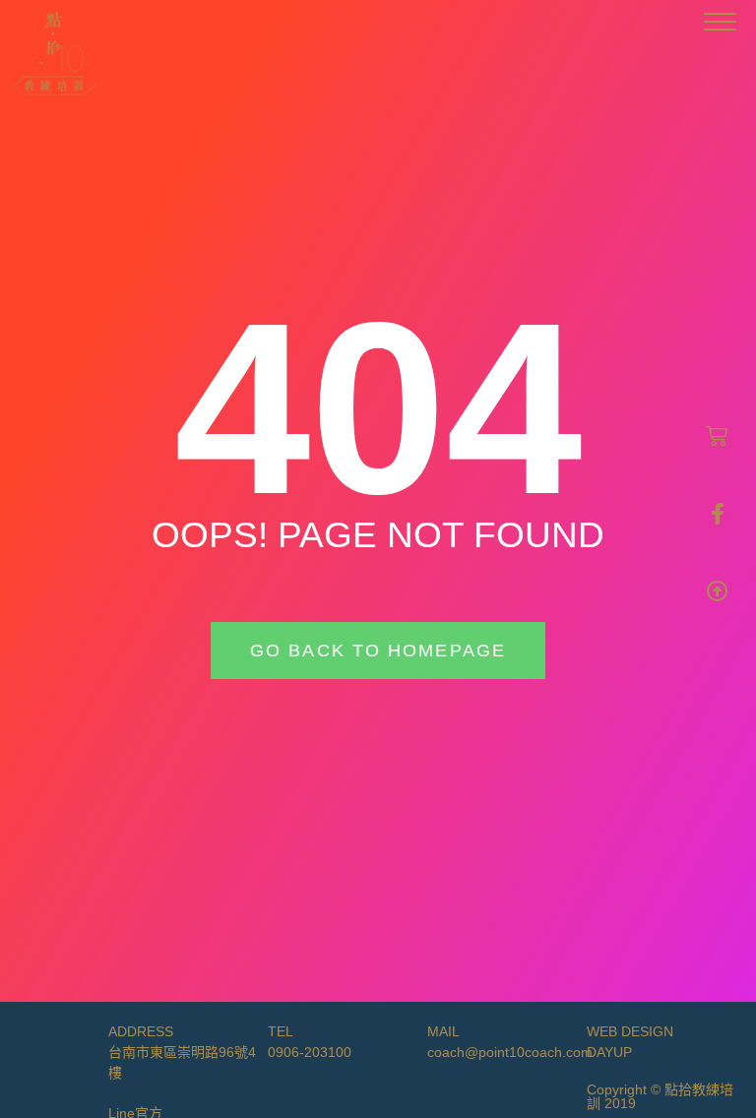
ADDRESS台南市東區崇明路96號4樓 (182, 1052)
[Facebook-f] (717, 513)
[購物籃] (716, 436)
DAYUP (609, 1052)
